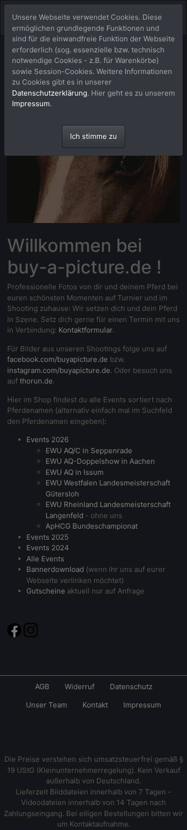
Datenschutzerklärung (49, 93)
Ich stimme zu (93, 136)
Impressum (31, 103)
